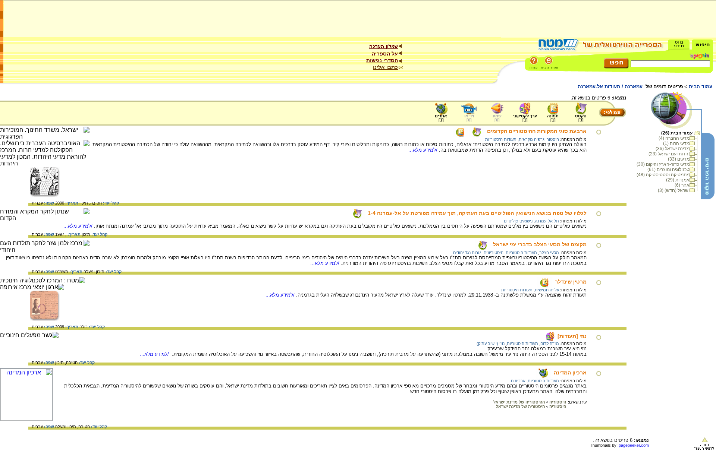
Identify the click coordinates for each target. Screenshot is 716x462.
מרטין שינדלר (571, 282)
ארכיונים (518, 381)
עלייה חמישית (547, 290)
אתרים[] (441, 118)
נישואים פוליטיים (518, 221)
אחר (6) (682, 185)
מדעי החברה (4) (674, 138)
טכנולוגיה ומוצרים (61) (668, 169)
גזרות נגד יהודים (467, 252)
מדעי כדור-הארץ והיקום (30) (663, 164)
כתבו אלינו (385, 67)
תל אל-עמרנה (547, 221)
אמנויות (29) (678, 180)
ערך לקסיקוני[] (525, 118)
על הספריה (385, 54)
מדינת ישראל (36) (673, 148)
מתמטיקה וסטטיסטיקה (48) (663, 174)
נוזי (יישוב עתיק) (491, 343)
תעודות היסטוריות (500, 139)
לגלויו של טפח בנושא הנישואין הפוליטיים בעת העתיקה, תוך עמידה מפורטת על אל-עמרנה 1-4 (477, 213)
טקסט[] (581, 118)
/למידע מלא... (423, 150)
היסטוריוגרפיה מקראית (539, 139)
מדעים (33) (679, 159)
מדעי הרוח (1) (676, 143)
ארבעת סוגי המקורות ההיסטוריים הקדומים (537, 131)
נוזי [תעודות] (572, 336)
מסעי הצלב (549, 252)
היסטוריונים (493, 252)
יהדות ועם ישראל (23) (669, 153)
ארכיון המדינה (570, 373)
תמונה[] (553, 118)
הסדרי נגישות (382, 60)
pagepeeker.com (634, 445)
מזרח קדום (549, 343)
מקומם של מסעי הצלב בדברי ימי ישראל (540, 244)
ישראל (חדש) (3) (674, 190)
